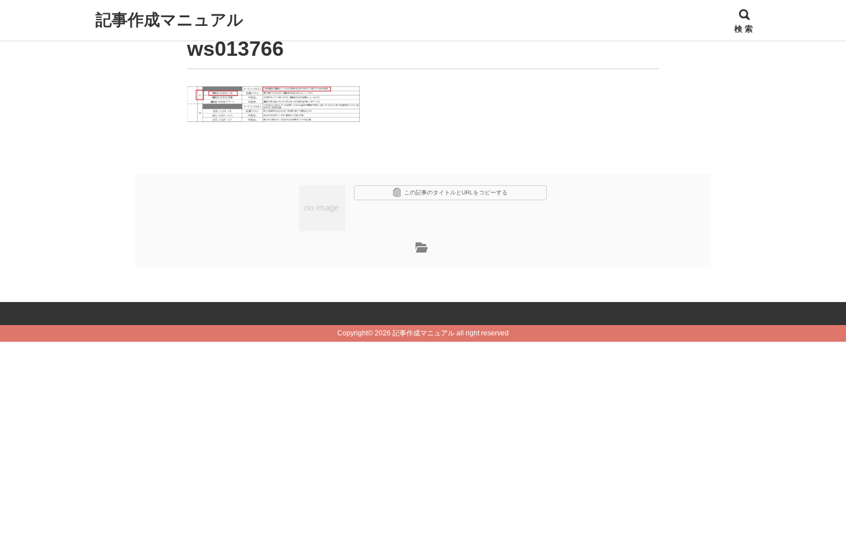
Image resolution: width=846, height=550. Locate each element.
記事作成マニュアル (169, 20)
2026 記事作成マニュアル (415, 333)
